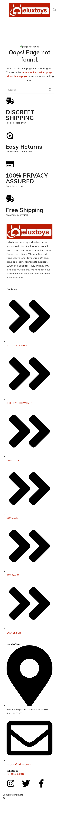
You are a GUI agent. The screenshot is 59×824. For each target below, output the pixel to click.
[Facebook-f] (41, 783)
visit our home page (16, 76)
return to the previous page (37, 72)
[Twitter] (26, 783)
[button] (4, 799)
